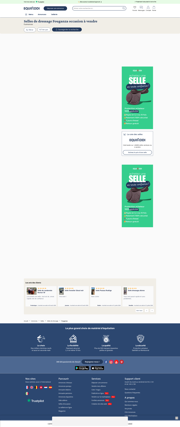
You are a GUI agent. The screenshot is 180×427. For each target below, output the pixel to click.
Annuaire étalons (65, 390)
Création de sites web (99, 404)
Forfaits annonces (98, 400)
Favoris (134, 10)
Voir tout (139, 310)
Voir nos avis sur (29, 2)
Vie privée (128, 409)
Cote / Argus (96, 390)
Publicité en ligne (98, 393)
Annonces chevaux (65, 383)
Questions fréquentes (132, 393)
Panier (154, 10)
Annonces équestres (66, 397)
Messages (141, 10)
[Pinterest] (122, 362)
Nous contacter (130, 389)
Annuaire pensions (65, 393)
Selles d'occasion (65, 404)
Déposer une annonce (55, 8)
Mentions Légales (131, 405)
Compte (148, 10)
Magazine (62, 411)
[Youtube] (116, 362)
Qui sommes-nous (131, 401)
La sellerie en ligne (65, 407)
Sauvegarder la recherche (68, 29)
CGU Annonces (130, 412)
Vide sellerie (63, 400)
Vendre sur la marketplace (101, 397)
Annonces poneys (65, 386)
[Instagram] (111, 362)
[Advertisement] (90, 46)
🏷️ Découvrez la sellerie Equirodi (90, 2)
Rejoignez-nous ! (92, 361)
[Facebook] (106, 362)
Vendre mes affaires (99, 386)
